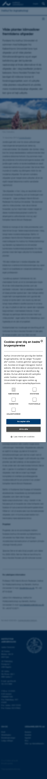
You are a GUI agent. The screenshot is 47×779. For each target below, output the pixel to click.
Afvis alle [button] (23, 429)
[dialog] (23, 389)
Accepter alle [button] (23, 421)
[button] (23, 436)
